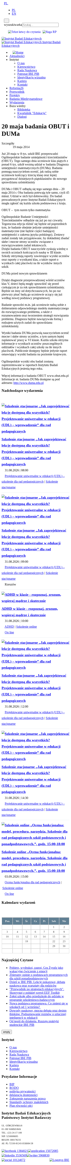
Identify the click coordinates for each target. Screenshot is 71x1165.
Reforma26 (16, 88)
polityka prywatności (22, 1091)
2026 (42, 912)
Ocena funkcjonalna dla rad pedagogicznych (32, 882)
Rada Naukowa (27, 70)
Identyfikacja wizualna (31, 77)
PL (6, 3)
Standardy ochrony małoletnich (28, 1102)
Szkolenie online (26, 626)
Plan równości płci (21, 1105)
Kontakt (22, 84)
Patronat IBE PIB (28, 74)
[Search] (6, 21)
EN (14, 13)
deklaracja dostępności (23, 1095)
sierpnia (32, 912)
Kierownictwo (26, 66)
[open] (3, 3)
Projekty (14, 95)
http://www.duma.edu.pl (28, 383)
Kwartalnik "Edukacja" (32, 113)
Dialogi (22, 116)
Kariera (22, 81)
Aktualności (16, 56)
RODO (14, 1087)
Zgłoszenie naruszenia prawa (27, 1098)
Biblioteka (23, 109)
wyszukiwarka (13, 24)
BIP (11, 1084)
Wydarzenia (16, 102)
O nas (21, 63)
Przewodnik (16, 91)
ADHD (9, 626)
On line (9, 632)
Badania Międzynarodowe (25, 98)
